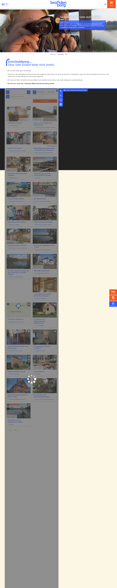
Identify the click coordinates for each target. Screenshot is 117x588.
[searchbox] (18, 92)
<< (8, 432)
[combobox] (18, 92)
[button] (113, 298)
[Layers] (61, 104)
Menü (111, 5)
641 (15, 432)
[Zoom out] (61, 95)
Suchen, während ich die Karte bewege (76, 90)
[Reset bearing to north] (61, 100)
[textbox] (16, 97)
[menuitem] (101, 4)
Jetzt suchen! (45, 101)
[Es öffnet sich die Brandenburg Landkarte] (7, 4)
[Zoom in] (61, 91)
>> (17, 432)
